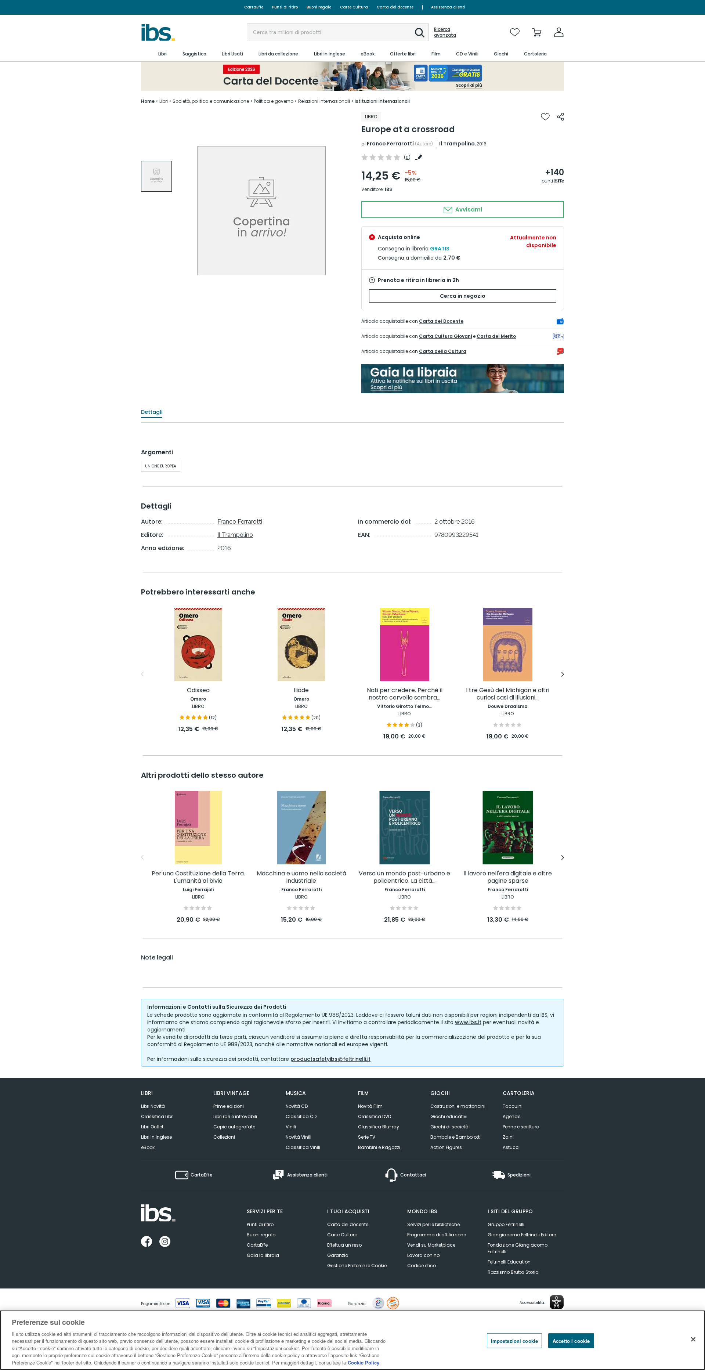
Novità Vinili (298, 1137)
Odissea (198, 690)
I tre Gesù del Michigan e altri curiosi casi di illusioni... (507, 694)
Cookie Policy (363, 1362)
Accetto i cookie (571, 1340)
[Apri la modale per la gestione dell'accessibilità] (556, 1302)
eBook (148, 1147)
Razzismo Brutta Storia (513, 1272)
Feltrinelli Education (509, 1262)
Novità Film (370, 1106)
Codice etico (421, 1265)
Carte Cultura (354, 7)
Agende (511, 1116)
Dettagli (151, 412)
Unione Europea (160, 466)
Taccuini (513, 1106)
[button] (420, 33)
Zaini (508, 1137)
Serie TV (366, 1137)
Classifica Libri (157, 1116)
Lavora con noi (424, 1255)
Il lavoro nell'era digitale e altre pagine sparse (507, 877)
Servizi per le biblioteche (433, 1224)
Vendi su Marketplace (431, 1245)
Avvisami (468, 209)
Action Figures (446, 1147)
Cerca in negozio (462, 296)
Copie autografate (234, 1127)
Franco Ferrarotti (390, 143)
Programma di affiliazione (436, 1235)
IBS (388, 189)
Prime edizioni (228, 1106)
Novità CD (297, 1106)
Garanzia (337, 1255)
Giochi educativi (448, 1116)
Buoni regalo (319, 7)
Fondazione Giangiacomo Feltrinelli (517, 1248)
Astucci (511, 1147)
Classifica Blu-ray (378, 1127)
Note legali (157, 958)
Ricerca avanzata (445, 32)
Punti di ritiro (285, 7)
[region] (352, 1340)
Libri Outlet (152, 1127)
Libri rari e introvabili (235, 1116)
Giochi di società (449, 1127)
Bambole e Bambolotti (455, 1137)
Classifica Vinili (303, 1147)
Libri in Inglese (156, 1137)
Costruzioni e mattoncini (457, 1106)
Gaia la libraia (263, 1255)
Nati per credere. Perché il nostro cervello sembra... (404, 694)
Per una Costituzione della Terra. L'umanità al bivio (198, 877)
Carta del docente (395, 7)
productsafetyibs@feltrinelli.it (330, 1059)
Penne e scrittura (521, 1127)
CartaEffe (253, 7)
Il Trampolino (457, 143)
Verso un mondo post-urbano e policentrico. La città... (404, 877)
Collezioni (224, 1137)
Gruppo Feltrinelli (506, 1224)
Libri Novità (153, 1106)
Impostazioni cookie (514, 1340)
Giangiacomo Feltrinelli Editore (522, 1235)
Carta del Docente (441, 321)
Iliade (301, 690)
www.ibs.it (468, 1022)
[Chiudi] (693, 1339)
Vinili (291, 1127)
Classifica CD (301, 1116)
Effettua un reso (344, 1245)
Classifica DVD (374, 1116)
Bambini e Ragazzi (379, 1147)
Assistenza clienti (448, 7)
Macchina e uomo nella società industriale (301, 877)
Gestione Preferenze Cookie (357, 1265)
